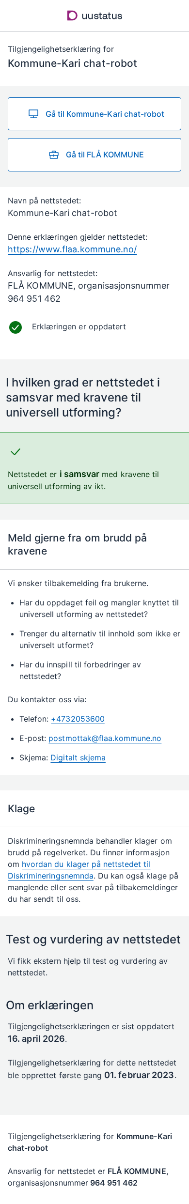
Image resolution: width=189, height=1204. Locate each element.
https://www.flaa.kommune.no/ (72, 249)
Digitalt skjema (78, 757)
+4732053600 (77, 719)
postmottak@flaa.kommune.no (104, 738)
